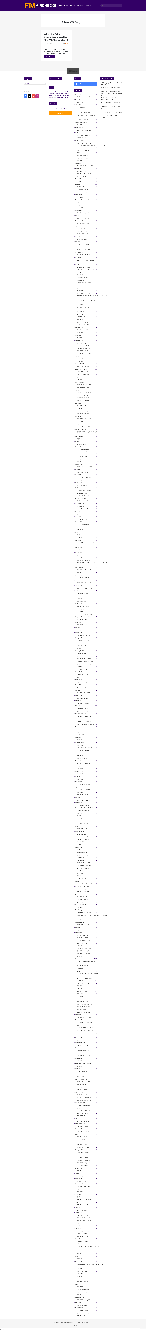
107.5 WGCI (80, 285)
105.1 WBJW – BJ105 (82, 899)
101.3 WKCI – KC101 (82, 823)
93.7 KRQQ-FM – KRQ (83, 1231)
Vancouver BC (79, 1251)
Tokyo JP (77, 1202)
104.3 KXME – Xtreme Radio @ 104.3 (87, 542)
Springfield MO (79, 1150)
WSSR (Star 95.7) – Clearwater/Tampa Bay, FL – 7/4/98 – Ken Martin (56, 37)
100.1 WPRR (80, 125)
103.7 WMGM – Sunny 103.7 (85, 143)
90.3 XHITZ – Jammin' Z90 (84, 1097)
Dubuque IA (78, 424)
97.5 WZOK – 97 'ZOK (83, 1071)
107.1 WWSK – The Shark (83, 789)
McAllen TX (78, 690)
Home (60, 5)
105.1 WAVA (80, 1268)
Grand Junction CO (80, 498)
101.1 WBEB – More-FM (83, 940)
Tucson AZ (78, 1228)
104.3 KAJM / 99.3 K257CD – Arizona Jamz (89, 973)
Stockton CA (78, 1168)
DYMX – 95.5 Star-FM (83, 234)
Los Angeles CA (79, 651)
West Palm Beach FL (81, 1279)
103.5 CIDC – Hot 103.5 (83, 1215)
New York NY (78, 847)
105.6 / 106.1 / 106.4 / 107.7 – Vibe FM (87, 432)
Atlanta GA (78, 132)
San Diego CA (79, 1092)
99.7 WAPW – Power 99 (83, 135)
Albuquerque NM (79, 110)
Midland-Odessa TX (80, 713)
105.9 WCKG (80, 280)
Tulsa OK (77, 1238)
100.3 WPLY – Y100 (82, 938)
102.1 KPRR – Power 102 (83, 449)
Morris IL (77, 776)
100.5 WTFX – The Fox (83, 674)
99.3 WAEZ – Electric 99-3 (84, 588)
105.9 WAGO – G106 (82, 277)
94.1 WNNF (80, 332)
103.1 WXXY (80, 275)
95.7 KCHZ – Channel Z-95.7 (85, 614)
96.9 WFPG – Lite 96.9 (83, 155)
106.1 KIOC (80, 202)
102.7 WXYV (80, 187)
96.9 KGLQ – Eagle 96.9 (83, 1007)
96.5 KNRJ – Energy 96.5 (84, 560)
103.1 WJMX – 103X (82, 472)
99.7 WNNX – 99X (82, 138)
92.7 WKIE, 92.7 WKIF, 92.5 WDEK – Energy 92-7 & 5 (92, 296)
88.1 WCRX (80, 290)
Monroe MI (78, 760)
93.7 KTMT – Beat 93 (82, 698)
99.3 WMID (80, 160)
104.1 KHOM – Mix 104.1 (83, 836)
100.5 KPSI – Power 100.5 (84, 912)
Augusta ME (78, 163)
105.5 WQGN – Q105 (82, 829)
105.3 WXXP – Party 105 (83, 810)
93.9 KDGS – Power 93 (83, 1289)
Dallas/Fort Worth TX (81, 369)
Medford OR (78, 695)
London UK (78, 643)
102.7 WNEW (80, 857)
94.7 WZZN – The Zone (83, 317)
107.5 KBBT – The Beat (83, 1040)
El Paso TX (78, 446)
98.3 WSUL (80, 774)
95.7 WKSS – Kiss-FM (83, 524)
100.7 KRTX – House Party (84, 555)
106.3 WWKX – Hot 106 (83, 1050)
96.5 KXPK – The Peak (83, 400)
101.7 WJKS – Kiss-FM (83, 1305)
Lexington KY (78, 638)
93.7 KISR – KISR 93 (82, 485)
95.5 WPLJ (80, 876)
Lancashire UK (79, 627)
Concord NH (78, 356)
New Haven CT (79, 821)
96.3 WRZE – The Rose (83, 223)
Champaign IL (79, 236)
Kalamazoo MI (79, 596)
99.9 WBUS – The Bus (83, 606)
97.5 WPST (80, 1225)
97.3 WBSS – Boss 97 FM (84, 158)
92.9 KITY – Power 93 (83, 1089)
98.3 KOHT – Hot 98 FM (83, 1236)
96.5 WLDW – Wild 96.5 (83, 953)
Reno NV (77, 1053)
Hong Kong (78, 532)
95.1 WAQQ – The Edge (83, 249)
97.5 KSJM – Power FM (83, 1233)
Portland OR (78, 1037)
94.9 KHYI (79, 379)
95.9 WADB (80, 755)
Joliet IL (77, 590)
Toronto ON (78, 1212)
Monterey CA (78, 766)
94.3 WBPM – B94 (82, 619)
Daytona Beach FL (80, 382)
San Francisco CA (80, 1102)
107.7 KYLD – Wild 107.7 (83, 1110)
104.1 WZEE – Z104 (82, 682)
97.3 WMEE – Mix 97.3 (83, 495)
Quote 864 (80, 537)
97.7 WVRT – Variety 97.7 (83, 1300)
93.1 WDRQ (80, 408)
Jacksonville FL (79, 575)
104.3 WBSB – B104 (82, 189)
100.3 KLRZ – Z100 (82, 834)
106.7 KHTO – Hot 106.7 (83, 1152)
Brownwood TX (79, 210)
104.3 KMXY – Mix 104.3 (83, 501)
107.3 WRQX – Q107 (82, 1271)
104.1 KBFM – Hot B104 (83, 693)
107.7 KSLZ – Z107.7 (82, 1165)
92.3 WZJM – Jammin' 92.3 (84, 353)
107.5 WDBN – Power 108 (84, 419)
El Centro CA (78, 441)
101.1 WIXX (80, 514)
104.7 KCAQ (80, 907)
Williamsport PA (79, 1297)
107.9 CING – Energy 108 (84, 1218)
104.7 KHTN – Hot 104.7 (83, 703)
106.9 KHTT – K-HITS (83, 1241)
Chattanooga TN (79, 257)
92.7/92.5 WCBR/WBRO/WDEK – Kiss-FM (88, 307)
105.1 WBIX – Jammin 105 (84, 865)
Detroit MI (78, 403)
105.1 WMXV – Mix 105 (83, 868)
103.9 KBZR (80, 968)
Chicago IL (78, 264)
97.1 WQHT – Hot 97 (82, 878)
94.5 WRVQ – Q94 (82, 1061)
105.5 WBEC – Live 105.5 (84, 1017)
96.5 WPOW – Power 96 (83, 711)
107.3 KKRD (80, 1287)
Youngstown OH (79, 1307)
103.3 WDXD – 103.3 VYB (84, 385)
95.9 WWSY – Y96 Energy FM (85, 1199)
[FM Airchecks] (40, 5)
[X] (27, 92)
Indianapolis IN (79, 567)
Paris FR (77, 927)
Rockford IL (78, 1068)
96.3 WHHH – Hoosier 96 (84, 570)
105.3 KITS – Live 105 (83, 1108)
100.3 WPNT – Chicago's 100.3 (85, 269)
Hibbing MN (78, 527)
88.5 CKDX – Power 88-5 (84, 1220)
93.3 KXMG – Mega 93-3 (84, 173)
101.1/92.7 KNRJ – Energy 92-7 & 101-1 (88, 961)
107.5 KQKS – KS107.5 (83, 395)
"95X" (78, 849)
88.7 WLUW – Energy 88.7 (84, 293)
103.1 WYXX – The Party (83, 779)
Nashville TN (78, 802)
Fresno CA (78, 474)
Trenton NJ (78, 1223)
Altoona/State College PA (82, 122)
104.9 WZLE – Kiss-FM (83, 345)
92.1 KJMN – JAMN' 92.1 (83, 398)
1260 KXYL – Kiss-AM (83, 213)
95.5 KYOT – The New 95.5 (84, 1004)
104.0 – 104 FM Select (83, 535)
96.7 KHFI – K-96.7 (82, 176)
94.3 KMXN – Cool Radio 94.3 (85, 889)
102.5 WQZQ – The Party (84, 805)
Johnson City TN (79, 585)
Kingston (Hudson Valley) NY (83, 617)
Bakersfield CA (79, 179)
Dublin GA (78, 416)
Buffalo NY (78, 215)
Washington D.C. (79, 1261)
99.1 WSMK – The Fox (83, 1147)
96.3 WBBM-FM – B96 (83, 322)
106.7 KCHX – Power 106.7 (84, 716)
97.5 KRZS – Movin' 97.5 (83, 1012)
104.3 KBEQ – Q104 (82, 611)
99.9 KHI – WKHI (81, 1084)
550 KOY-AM (80, 986)
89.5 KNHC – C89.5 (82, 1137)
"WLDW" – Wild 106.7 (83, 935)
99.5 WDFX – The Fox (83, 413)
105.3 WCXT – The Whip (83, 508)
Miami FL (77, 706)
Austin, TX (78, 168)
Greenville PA (78, 516)
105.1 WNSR (80, 870)
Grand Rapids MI (79, 503)
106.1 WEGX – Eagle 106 (83, 951)
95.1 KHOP (80, 740)
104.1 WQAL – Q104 (82, 343)
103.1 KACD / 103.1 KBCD (84, 659)
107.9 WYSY (80, 288)
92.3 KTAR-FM (81, 993)
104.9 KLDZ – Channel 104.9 (84, 1105)
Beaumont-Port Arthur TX (82, 200)
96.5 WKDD (80, 102)
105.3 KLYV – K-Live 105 (83, 426)
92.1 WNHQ (80, 361)
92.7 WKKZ (80, 421)
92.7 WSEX (80, 304)
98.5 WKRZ (80, 1294)
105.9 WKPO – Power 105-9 (84, 583)
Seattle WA (78, 1134)
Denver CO (78, 390)
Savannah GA (79, 1129)
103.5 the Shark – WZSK (83, 1082)
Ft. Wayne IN (78, 487)
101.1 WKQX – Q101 (82, 272)
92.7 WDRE (80, 815)
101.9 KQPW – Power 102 (84, 477)
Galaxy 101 (80, 207)
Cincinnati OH (79, 327)
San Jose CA (78, 1118)
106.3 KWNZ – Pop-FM (83, 1055)
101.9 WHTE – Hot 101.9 (83, 255)
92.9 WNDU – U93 (82, 1144)
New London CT (79, 826)
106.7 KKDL (80, 377)
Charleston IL (79, 241)
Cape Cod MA (79, 220)
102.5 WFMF (80, 197)
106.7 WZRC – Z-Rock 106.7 (84, 282)
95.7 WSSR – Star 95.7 (83, 337)
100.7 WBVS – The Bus (83, 593)
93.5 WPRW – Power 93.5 (84, 800)
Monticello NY (79, 771)
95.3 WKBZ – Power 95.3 (84, 784)
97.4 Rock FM (80, 630)
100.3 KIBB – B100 (82, 653)
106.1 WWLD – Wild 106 (83, 1186)
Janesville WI (78, 580)
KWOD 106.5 (80, 1076)
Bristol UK (78, 205)
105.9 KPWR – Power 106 (84, 664)
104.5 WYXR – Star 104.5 (84, 948)
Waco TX (77, 1256)
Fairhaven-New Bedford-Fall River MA (85, 452)
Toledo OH (78, 1207)
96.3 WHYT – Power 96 (83, 411)
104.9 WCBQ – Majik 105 (83, 1160)
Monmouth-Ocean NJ (81, 742)
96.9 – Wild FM (81, 1176)
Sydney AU (78, 1173)
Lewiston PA (78, 632)
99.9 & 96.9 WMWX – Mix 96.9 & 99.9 (87, 1033)
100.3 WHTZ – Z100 (82, 855)
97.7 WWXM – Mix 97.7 (83, 795)
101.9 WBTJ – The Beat (83, 1313)
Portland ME (78, 1020)
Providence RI (79, 1047)
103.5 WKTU (80, 860)
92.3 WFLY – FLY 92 (82, 107)
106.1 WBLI (80, 813)
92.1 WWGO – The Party (83, 244)
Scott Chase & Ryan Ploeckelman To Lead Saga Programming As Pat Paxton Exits (111, 93)
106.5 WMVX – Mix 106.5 (84, 348)
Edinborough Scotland (81, 436)
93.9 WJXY (80, 792)
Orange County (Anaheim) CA (83, 886)
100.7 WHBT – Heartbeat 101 (85, 721)
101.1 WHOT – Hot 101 (83, 1310)
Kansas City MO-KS (80, 609)
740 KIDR (79, 988)
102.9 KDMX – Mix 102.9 (83, 372)
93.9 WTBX (80, 529)
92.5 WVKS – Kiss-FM (83, 1210)
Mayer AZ (78, 685)
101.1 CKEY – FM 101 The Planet (85, 884)
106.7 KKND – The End (83, 839)
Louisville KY (78, 672)
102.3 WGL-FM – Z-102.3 (84, 490)
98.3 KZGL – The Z (82, 687)
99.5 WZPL (80, 572)
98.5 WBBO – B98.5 (82, 758)
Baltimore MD (79, 184)
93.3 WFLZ (80, 1191)
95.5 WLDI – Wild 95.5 (83, 1281)
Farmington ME (79, 459)
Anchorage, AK (79, 127)
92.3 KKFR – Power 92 (83, 991)
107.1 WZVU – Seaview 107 (84, 750)
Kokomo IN (78, 622)
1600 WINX (80, 1273)
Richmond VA (78, 1058)
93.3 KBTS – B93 (81, 171)
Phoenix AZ (78, 958)
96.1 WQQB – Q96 (82, 239)
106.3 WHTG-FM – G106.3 (84, 747)
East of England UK (80, 429)
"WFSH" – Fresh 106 (82, 852)
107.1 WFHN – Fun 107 (83, 456)
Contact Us (88, 5)
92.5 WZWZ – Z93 (82, 625)
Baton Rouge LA (79, 194)
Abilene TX (78, 94)
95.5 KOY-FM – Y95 (82, 1001)
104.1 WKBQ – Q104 (82, 1157)
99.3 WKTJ (80, 461)
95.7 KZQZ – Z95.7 (82, 1116)
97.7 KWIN (79, 1171)
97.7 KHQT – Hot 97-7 (83, 1121)
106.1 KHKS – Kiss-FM (83, 374)
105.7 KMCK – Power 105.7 (84, 467)
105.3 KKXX (80, 181)
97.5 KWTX (80, 1259)
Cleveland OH (79, 340)
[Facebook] (25, 92)
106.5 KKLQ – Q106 (82, 1095)
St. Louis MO (78, 1155)
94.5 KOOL (80, 999)
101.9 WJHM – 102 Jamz (83, 897)
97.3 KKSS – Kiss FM (82, 119)
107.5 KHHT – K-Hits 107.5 (84, 392)
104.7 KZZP (80, 980)
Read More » (49, 56)
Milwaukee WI (79, 719)
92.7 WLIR (79, 818)
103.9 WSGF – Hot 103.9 (84, 1131)
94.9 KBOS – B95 (81, 480)
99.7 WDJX (80, 677)
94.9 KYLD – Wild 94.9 (83, 1113)
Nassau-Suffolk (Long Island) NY (84, 808)
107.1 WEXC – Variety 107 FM (85, 519)
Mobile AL (78, 732)
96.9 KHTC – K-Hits (82, 1009)
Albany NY (78, 104)
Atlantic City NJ (79, 140)
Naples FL (78, 797)
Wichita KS (78, 1284)
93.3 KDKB (80, 996)
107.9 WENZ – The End (83, 351)
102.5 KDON (80, 768)
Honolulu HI (78, 540)
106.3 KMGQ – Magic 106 (84, 1126)
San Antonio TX (79, 1087)
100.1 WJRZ (80, 745)
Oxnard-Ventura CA (80, 904)
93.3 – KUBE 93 (81, 1139)
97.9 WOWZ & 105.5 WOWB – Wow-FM (88, 1246)
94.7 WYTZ (80, 314)
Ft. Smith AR (78, 482)
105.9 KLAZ (80, 549)
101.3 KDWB (80, 729)
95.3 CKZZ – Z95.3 (82, 1253)
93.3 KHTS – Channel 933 (84, 1100)
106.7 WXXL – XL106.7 (83, 902)
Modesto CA (78, 737)
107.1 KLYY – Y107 (82, 669)
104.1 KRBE (80, 557)
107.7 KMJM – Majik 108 (83, 1163)
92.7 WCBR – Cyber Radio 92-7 (87, 300)
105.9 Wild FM (81, 228)
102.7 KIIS (79, 656)
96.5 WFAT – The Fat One (84, 601)
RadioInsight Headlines (107, 79)
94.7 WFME (80, 873)
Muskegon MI (79, 781)
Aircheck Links (78, 5)
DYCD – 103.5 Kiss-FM (83, 231)
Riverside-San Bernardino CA (83, 1063)
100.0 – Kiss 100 (81, 645)
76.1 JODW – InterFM (82, 1205)
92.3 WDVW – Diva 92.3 (83, 842)
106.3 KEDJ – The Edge (83, 983)
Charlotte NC (78, 247)
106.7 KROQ (80, 666)
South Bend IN (79, 1142)
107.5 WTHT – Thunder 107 (84, 1022)
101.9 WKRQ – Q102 (82, 330)
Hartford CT (78, 521)
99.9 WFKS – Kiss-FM (83, 387)
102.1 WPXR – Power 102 (84, 130)
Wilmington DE (79, 1302)
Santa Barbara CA (80, 1123)
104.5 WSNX (80, 506)
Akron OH (77, 99)
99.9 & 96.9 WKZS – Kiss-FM (85, 1030)
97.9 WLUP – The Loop (83, 324)
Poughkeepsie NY (80, 1042)
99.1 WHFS (80, 1276)
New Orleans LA (79, 831)
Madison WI (78, 679)
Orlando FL (78, 894)
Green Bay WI (79, 511)
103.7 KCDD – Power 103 (84, 97)
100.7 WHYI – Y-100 (82, 708)
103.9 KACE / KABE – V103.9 (85, 661)
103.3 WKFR (80, 598)
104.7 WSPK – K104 (82, 1045)
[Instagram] (31, 92)
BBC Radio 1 (80, 648)
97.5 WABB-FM (81, 734)
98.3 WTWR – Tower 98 (83, 763)
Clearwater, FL (79, 335)
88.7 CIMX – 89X (81, 406)
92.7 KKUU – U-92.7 (82, 919)
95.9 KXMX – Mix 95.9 (83, 891)
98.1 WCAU (80, 956)
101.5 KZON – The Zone (83, 966)
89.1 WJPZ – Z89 (81, 1181)
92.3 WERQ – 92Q (82, 192)
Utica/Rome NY (79, 1244)
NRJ (78, 930)
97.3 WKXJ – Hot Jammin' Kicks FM (86, 260)
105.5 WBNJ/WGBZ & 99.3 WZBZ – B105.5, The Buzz (92, 146)
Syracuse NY (78, 1178)
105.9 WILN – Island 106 (83, 925)
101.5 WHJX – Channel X (83, 577)
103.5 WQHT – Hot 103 (83, 863)
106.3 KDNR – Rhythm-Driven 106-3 (87, 115)
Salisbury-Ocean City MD (82, 1079)
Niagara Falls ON (79, 881)
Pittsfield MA (78, 1014)
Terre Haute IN (79, 1194)
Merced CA (78, 700)
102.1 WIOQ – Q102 (82, 943)
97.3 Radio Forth (81, 439)
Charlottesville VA (80, 252)
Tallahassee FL (79, 1184)
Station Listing (68, 5)
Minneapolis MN (79, 726)
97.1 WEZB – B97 (81, 844)
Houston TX (78, 552)
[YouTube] (29, 92)
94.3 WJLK (80, 753)
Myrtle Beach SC (79, 787)
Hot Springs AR (79, 547)
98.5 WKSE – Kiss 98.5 (83, 218)
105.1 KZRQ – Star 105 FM (84, 112)
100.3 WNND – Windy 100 (84, 267)
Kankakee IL (78, 603)
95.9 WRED (80, 1025)
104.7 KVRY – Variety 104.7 (84, 978)
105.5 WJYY (80, 358)
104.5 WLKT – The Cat (83, 640)
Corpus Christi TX (80, 364)
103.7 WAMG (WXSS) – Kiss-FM (85, 724)
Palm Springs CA (79, 910)
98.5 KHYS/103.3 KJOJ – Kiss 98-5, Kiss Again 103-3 (92, 563)
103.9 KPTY (80, 971)
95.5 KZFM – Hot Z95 (83, 366)
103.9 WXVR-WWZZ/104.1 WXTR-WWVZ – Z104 (90, 1264)
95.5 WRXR (80, 319)
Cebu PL (77, 226)
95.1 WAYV (80, 153)
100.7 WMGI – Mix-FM (83, 1197)
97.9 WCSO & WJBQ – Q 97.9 (85, 1027)
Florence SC (78, 469)
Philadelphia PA (79, 932)
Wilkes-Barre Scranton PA (82, 1292)
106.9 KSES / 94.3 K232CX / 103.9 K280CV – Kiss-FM (92, 915)
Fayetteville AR (79, 464)
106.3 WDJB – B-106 (82, 493)
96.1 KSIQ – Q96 (81, 444)
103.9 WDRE (80, 945)
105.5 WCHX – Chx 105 (83, 635)
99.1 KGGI (79, 1066)
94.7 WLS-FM (80, 311)
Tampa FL (78, 1189)
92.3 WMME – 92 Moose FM (85, 166)
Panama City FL (79, 922)
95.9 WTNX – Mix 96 (82, 1315)
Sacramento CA (79, 1074)
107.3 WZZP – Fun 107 (83, 150)
